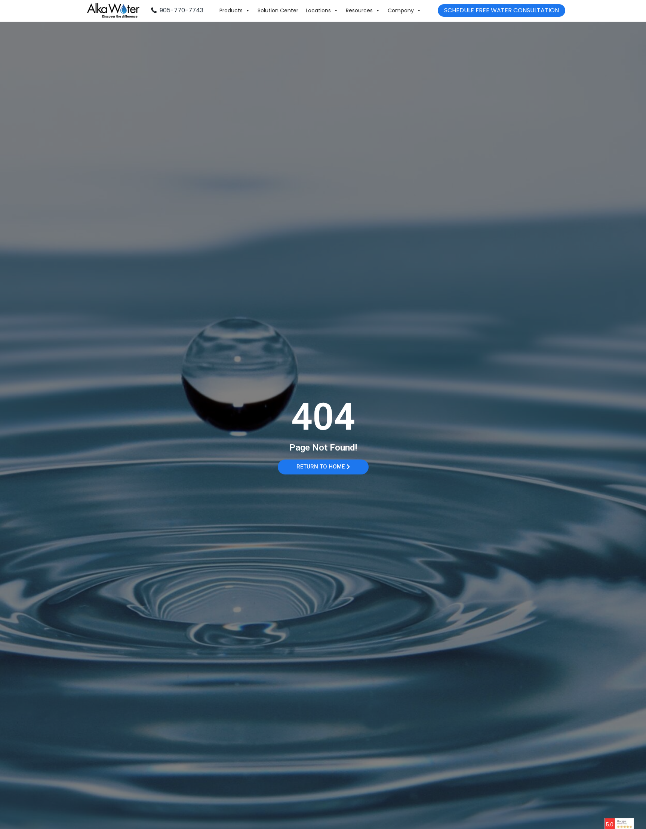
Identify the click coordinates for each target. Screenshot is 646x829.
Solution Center (278, 10)
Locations (318, 10)
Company (401, 10)
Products (231, 10)
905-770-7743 (181, 10)
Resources (359, 10)
